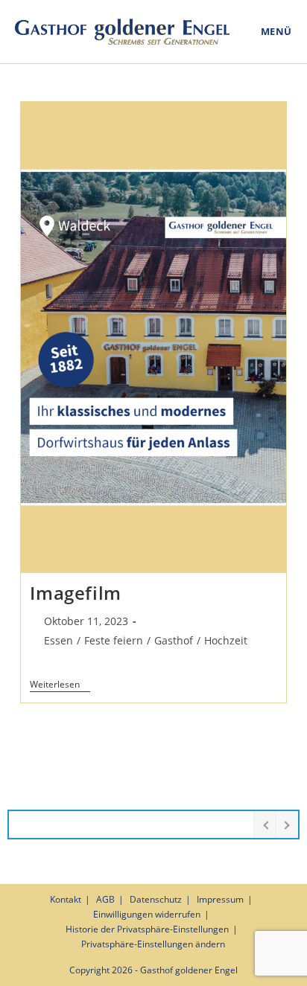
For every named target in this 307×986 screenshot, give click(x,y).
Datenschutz (156, 899)
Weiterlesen (60, 685)
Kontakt (65, 899)
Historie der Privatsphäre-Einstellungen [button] (147, 929)
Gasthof (173, 640)
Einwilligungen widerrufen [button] (146, 914)
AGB (105, 899)
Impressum (220, 899)
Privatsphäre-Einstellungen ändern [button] (153, 944)
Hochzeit (225, 640)
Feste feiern (113, 640)
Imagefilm (75, 592)
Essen (58, 640)
